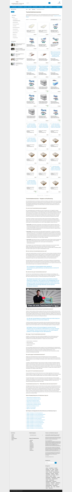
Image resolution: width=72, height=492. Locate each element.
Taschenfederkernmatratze (16, 20)
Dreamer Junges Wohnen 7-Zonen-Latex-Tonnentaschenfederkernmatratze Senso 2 (43, 31)
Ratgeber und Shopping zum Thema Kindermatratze (34, 426)
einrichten (56, 469)
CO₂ (50, 469)
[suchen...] (49, 3)
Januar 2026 (31, 440)
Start (26, 9)
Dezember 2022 (32, 446)
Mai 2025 (31, 441)
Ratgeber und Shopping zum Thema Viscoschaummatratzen (35, 422)
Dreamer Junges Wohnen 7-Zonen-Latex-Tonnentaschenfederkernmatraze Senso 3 (31, 31)
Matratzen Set (14, 34)
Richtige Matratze (53, 477)
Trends (54, 486)
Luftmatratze (53, 474)
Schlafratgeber (53, 482)
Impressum (13, 437)
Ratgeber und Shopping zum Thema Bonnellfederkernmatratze (36, 419)
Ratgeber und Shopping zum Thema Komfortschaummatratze (36, 417)
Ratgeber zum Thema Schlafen (31, 407)
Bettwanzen (47, 469)
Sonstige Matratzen (15, 37)
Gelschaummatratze (15, 29)
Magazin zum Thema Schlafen (31, 408)
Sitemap (13, 439)
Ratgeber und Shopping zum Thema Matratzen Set (34, 425)
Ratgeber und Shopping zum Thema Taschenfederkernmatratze (36, 414)
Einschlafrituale (48, 470)
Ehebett (53, 469)
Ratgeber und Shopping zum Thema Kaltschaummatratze (35, 415)
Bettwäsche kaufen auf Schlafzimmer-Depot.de (34, 404)
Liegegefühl (56, 473)
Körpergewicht (48, 473)
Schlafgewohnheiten (48, 481)
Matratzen (13, 17)
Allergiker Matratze (15, 32)
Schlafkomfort (54, 481)
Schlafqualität (48, 482)
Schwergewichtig (55, 485)
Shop (29, 9)
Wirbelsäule (57, 486)
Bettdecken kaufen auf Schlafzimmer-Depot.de (34, 403)
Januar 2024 (31, 442)
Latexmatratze (14, 25)
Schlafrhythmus (58, 482)
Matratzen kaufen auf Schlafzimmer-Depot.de (33, 397)
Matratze (57, 474)
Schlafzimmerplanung (49, 485)
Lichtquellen (52, 473)
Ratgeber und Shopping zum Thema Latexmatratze (34, 418)
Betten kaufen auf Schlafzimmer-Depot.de (33, 400)
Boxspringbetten (40, 266)
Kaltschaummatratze (15, 22)
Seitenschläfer (48, 486)
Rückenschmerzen (48, 478)
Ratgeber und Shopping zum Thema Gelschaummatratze (35, 421)
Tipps (51, 486)
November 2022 (32, 447)
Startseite (13, 434)
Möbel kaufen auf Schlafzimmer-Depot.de (33, 405)
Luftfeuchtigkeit (48, 474)
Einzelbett (52, 470)
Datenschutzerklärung (14, 438)
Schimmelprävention (54, 478)
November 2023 (32, 445)
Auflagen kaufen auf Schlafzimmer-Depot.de (33, 401)
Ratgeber (17, 51)
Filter (13, 11)
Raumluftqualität (48, 477)
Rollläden (58, 477)
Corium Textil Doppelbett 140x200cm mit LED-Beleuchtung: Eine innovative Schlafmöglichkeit (20, 49)
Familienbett (56, 470)
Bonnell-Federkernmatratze (16, 27)
